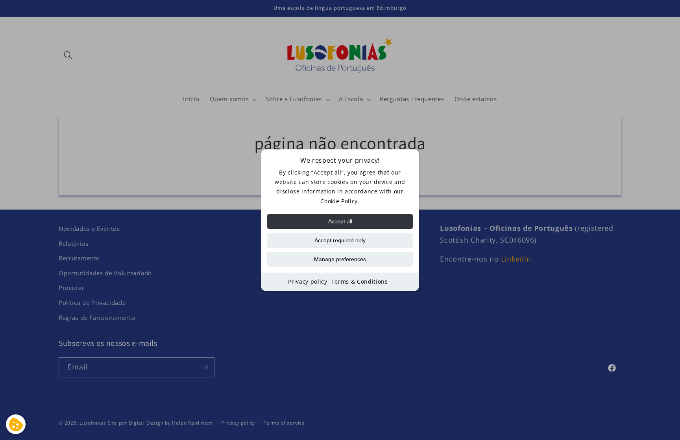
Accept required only (340, 240)
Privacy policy (307, 281)
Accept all (340, 221)
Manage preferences (340, 259)
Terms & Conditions (359, 281)
